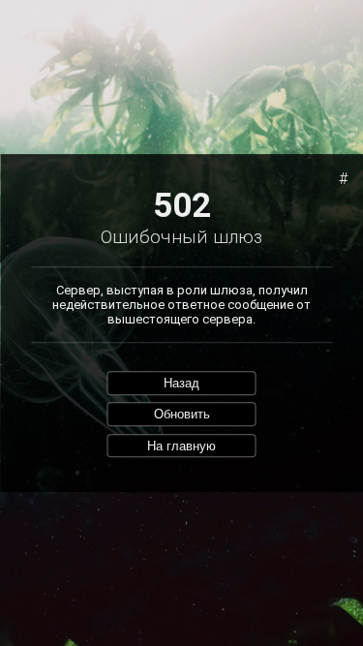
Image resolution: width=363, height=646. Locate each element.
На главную (181, 446)
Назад (181, 383)
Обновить (182, 414)
